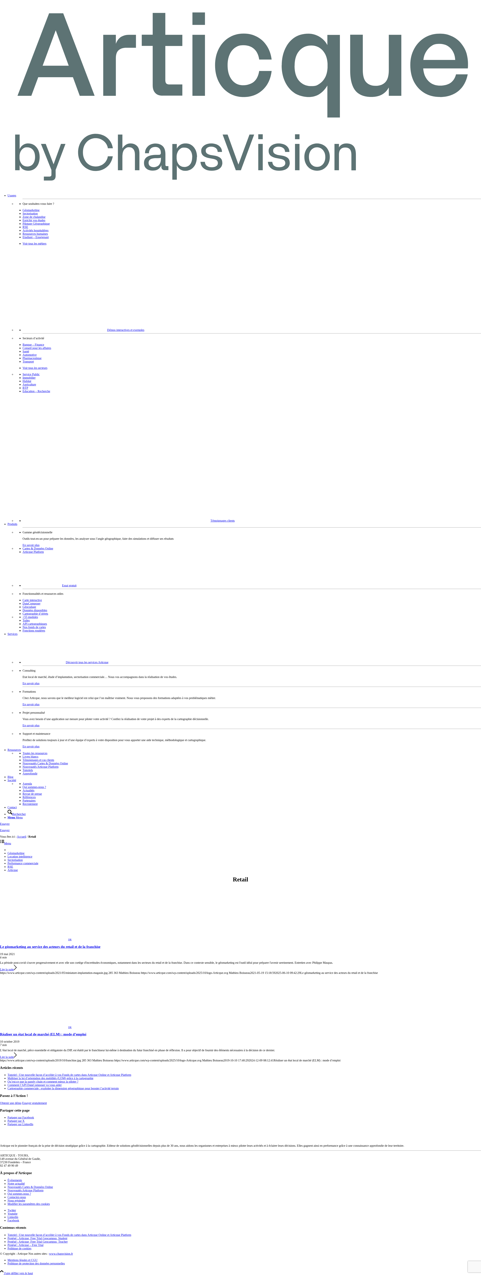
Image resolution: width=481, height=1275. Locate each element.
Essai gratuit (69, 585)
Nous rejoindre (16, 1200)
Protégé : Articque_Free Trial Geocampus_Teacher (38, 1241)
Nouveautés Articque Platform (25, 1190)
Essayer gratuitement (34, 1103)
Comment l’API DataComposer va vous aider (35, 1085)
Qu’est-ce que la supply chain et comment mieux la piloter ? (43, 1081)
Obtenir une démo (10, 1103)
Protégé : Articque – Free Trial (25, 1245)
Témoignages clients (222, 520)
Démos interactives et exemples (125, 330)
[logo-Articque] (240, 189)
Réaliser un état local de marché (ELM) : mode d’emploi (43, 1034)
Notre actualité (16, 1183)
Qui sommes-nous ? (19, 1193)
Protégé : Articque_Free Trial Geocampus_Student (37, 1238)
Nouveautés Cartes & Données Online (30, 1187)
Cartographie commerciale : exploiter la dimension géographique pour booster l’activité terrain (63, 1088)
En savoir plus (31, 545)
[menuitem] (244, 358)
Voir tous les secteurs (35, 368)
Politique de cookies (19, 1248)
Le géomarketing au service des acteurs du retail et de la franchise (50, 947)
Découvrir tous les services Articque (87, 662)
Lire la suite (7, 969)
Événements (15, 1180)
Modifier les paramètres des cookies (29, 1203)
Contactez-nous (17, 1197)
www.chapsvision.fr (61, 1253)
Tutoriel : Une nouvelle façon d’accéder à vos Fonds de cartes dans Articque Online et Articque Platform (69, 1074)
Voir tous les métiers (34, 243)
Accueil (21, 836)
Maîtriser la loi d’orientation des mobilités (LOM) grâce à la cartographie (50, 1078)
